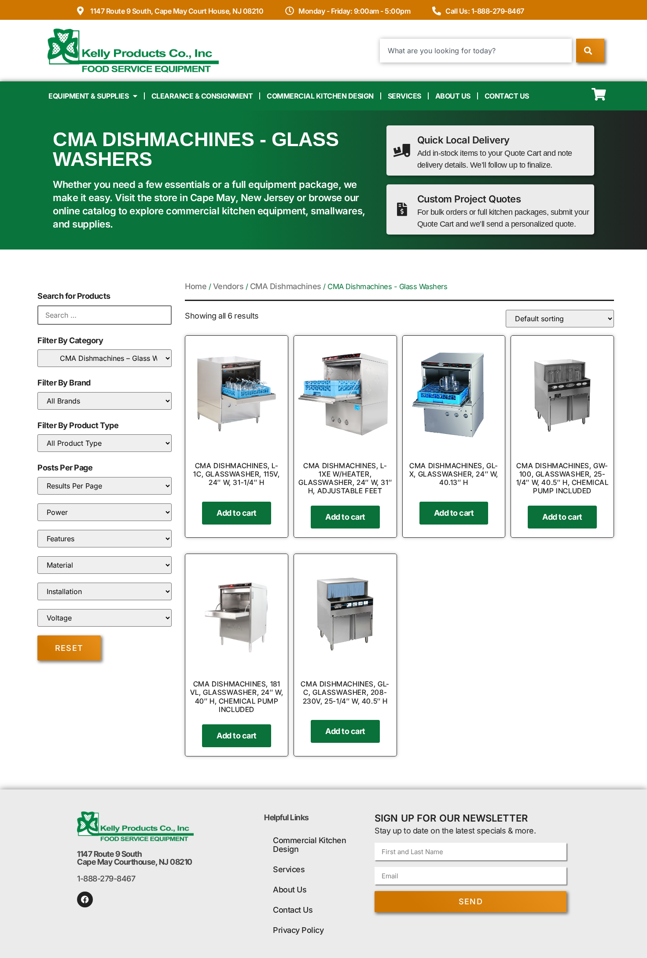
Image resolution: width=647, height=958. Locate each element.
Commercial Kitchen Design (320, 96)
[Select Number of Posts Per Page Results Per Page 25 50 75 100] (104, 486)
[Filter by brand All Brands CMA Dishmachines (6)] (104, 401)
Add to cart (237, 513)
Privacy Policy (298, 930)
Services (404, 96)
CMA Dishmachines (285, 286)
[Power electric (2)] (104, 512)
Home (195, 286)
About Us (453, 96)
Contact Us (507, 96)
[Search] (590, 50)
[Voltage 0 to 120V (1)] (104, 618)
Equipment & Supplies (88, 96)
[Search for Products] (104, 315)
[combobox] (476, 50)
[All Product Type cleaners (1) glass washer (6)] (104, 443)
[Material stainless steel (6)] (104, 565)
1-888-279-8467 (106, 878)
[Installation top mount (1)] (104, 591)
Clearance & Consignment (202, 96)
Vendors (228, 286)
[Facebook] (85, 899)
